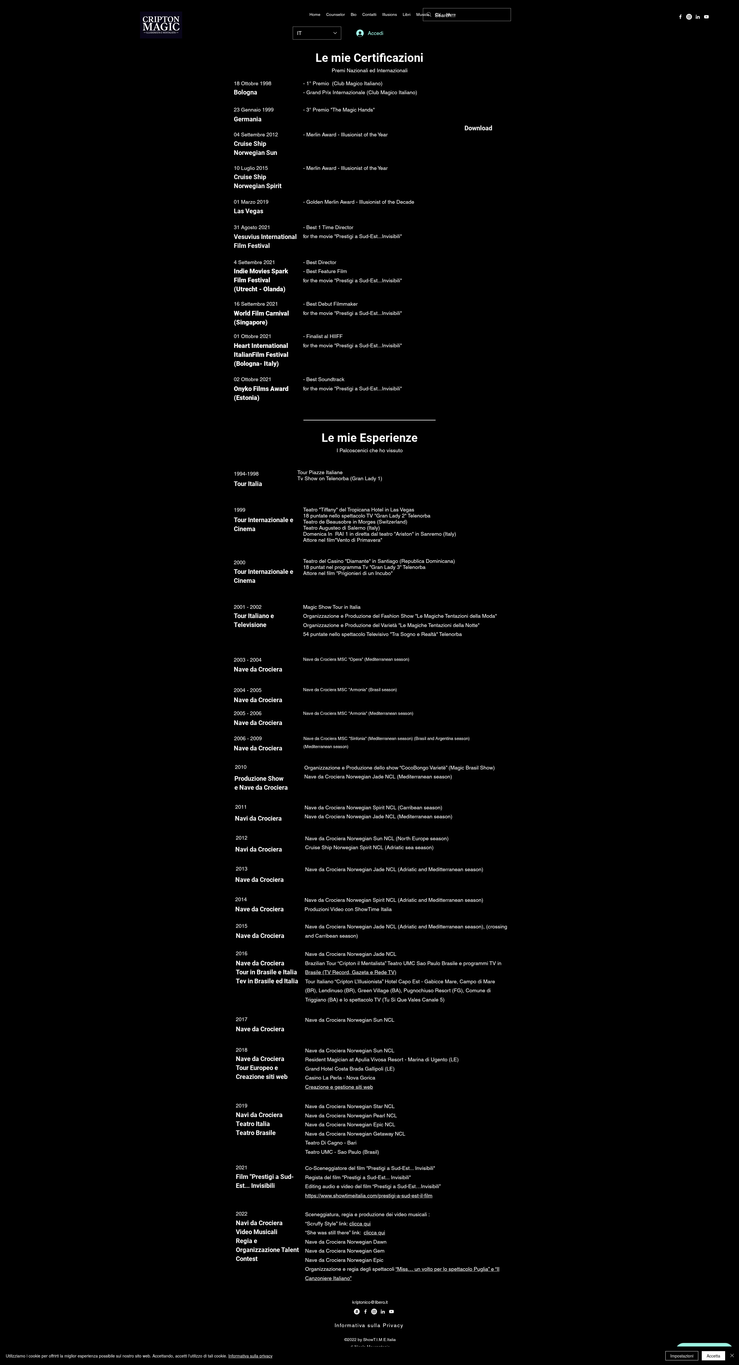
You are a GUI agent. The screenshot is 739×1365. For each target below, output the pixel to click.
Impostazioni (681, 1356)
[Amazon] (357, 1311)
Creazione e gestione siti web (339, 1087)
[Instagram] (689, 17)
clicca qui (360, 1224)
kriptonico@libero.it (370, 1302)
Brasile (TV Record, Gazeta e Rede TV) (350, 972)
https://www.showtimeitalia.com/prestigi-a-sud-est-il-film (368, 1195)
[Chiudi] (732, 1355)
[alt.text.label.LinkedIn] (698, 17)
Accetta (713, 1356)
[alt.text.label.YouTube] (706, 17)
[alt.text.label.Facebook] (680, 17)
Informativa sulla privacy (250, 1356)
